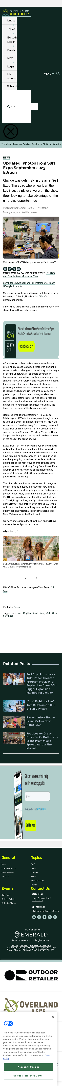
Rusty (42, 613)
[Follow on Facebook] (44, 917)
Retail (33, 877)
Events (11, 50)
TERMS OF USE (30, 950)
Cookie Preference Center (28, 1076)
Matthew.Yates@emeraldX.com (45, 911)
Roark (36, 613)
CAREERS (24, 945)
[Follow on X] (50, 917)
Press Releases (7, 873)
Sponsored (6, 877)
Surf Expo (40, 296)
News (6, 157)
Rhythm (27, 613)
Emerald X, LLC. (26, 940)
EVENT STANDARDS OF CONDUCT (34, 948)
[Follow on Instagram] (39, 917)
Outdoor (34, 873)
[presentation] (25, 578)
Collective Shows (8, 903)
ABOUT (14, 945)
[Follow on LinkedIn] (34, 917)
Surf (33, 864)
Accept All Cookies (28, 1067)
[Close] (53, 1016)
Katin (19, 613)
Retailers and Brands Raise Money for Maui (29, 274)
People (34, 885)
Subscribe (13, 86)
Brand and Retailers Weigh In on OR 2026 (32, 144)
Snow (33, 868)
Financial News (37, 881)
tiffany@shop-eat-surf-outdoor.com (41, 899)
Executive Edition (8, 868)
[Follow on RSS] (55, 917)
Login (10, 66)
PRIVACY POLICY (46, 950)
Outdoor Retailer (8, 899)
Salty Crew (52, 613)
